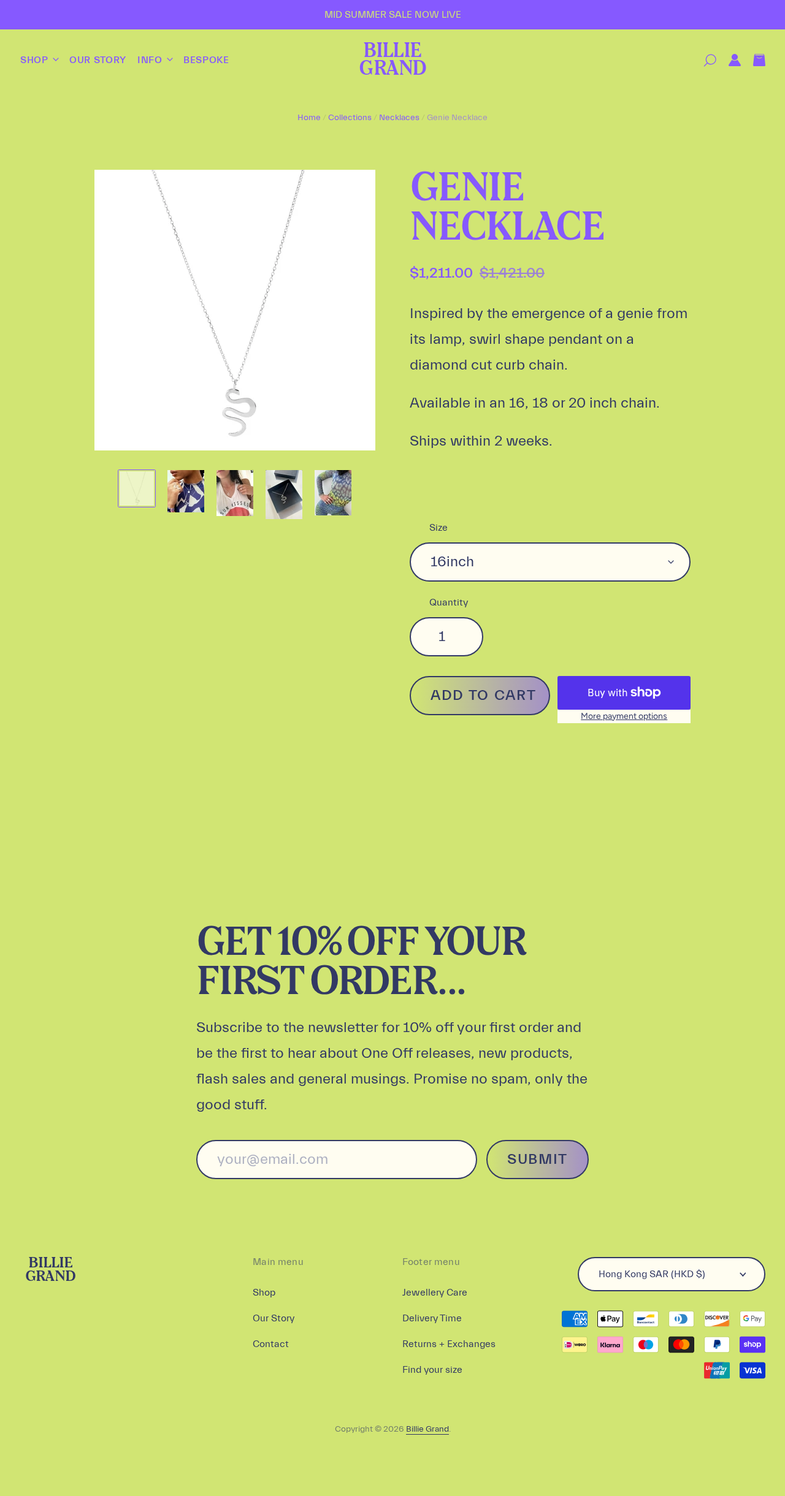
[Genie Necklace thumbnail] (136, 488)
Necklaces (399, 118)
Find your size (432, 1369)
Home (309, 118)
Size (438, 527)
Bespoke (206, 60)
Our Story (97, 60)
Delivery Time (432, 1318)
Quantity (448, 602)
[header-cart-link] (753, 60)
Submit (537, 1159)
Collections (350, 118)
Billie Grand (392, 60)
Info (151, 60)
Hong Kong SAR (652, 1274)
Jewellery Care (434, 1292)
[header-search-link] (703, 60)
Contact (271, 1344)
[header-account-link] (728, 60)
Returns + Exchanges (449, 1344)
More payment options (624, 716)
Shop (35, 60)
